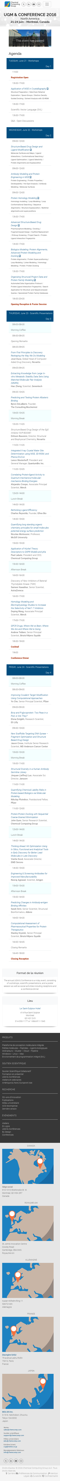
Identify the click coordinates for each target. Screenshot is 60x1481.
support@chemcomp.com (14, 1435)
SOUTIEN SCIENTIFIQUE (14, 1063)
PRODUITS (7, 1037)
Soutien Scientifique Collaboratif (16, 1071)
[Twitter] (23, 4)
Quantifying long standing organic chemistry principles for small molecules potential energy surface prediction (30, 527)
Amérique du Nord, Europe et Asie (17, 1083)
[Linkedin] (29, 4)
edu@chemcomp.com (12, 1441)
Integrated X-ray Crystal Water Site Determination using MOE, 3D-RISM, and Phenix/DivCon (30, 453)
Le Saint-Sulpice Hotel (30, 1008)
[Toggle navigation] (47, 4)
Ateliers (5, 1123)
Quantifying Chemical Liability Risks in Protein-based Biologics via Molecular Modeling (28, 793)
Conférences (8, 1135)
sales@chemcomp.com (12, 1430)
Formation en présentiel (12, 1074)
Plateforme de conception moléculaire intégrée (23, 1045)
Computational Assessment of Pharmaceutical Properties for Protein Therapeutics (28, 926)
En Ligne (6, 1126)
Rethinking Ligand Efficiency (24, 510)
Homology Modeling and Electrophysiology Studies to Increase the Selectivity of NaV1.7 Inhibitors (28, 605)
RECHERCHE (8, 1089)
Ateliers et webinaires (11, 1080)
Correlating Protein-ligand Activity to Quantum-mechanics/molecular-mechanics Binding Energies (28, 477)
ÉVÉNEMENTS (9, 1115)
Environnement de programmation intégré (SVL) (23, 1057)
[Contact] (39, 4)
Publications (7, 1100)
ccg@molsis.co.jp (10, 1447)
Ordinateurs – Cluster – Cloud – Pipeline (20, 1051)
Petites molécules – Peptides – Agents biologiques (24, 1048)
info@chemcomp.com (12, 1452)
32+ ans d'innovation (11, 1097)
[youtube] (34, 4)
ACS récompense (9, 1106)
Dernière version (9, 1109)
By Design (6, 1132)
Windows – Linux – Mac (13, 1054)
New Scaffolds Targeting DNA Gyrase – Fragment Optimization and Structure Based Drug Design (29, 736)
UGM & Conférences (11, 1077)
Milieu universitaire (10, 1103)
